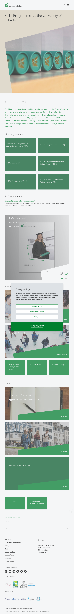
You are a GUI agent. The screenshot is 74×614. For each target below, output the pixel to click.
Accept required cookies (37, 311)
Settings (36, 317)
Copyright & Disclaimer (37, 327)
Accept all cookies (37, 306)
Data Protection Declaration (37, 325)
